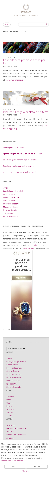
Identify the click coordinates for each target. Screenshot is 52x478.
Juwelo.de (10, 425)
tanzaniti (31, 248)
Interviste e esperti (11, 204)
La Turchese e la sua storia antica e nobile (20, 172)
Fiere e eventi (9, 194)
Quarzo (9, 403)
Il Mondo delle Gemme (26, 8)
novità (34, 245)
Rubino (9, 406)
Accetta (15, 467)
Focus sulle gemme (11, 197)
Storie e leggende (10, 217)
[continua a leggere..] (15, 80)
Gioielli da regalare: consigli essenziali (18, 166)
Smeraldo (10, 409)
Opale (8, 400)
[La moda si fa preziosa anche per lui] (26, 55)
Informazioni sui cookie (12, 461)
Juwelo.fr (10, 438)
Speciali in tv (8, 213)
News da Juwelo (10, 210)
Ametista (10, 397)
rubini (24, 248)
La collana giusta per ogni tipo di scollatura (20, 160)
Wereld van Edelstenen (16, 435)
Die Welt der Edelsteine (16, 428)
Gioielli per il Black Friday (13, 148)
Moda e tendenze (10, 207)
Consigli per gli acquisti (13, 191)
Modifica (26, 471)
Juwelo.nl (10, 432)
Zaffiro (9, 416)
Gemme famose (9, 201)
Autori (6, 188)
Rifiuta (37, 467)
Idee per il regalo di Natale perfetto (25, 112)
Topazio (9, 413)
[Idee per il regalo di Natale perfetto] (26, 107)
